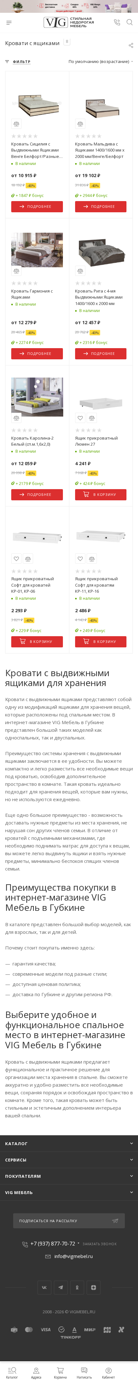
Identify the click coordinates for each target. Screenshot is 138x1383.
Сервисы (16, 1160)
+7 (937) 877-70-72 (52, 1243)
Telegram (61, 1287)
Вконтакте (44, 1287)
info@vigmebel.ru (74, 1256)
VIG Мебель (19, 1192)
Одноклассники (77, 1287)
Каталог (16, 1143)
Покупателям (23, 1176)
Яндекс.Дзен (93, 1287)
